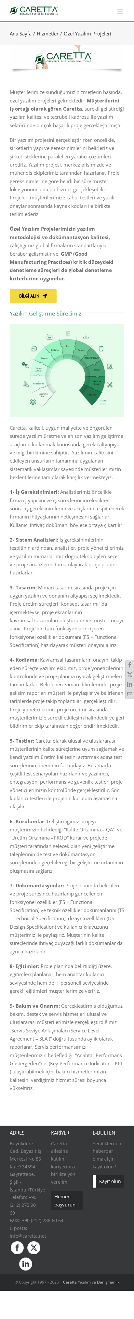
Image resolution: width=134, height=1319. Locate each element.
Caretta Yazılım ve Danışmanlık (91, 1282)
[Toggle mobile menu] (120, 11)
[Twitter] (33, 1247)
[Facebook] (17, 1247)
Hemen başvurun (64, 1200)
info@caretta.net (28, 1236)
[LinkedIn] (25, 1264)
